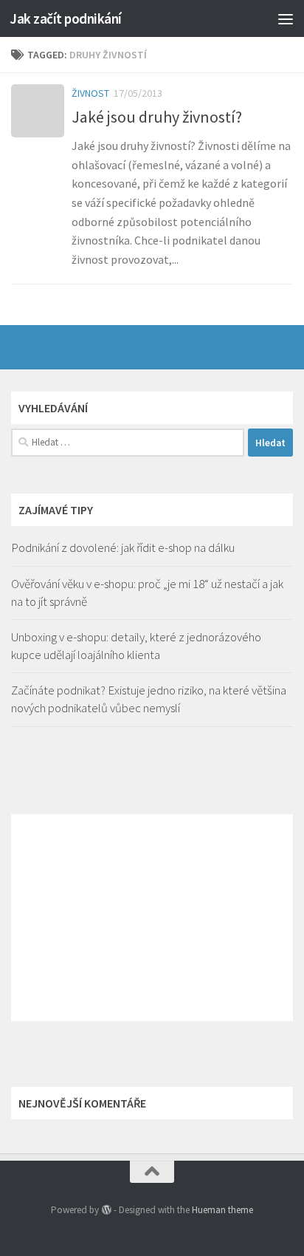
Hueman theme (222, 1210)
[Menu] (285, 18)
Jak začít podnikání (66, 18)
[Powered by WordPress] (106, 1210)
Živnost (90, 93)
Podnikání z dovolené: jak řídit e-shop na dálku (123, 547)
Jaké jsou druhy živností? (157, 116)
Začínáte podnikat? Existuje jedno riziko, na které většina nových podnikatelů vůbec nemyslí (148, 699)
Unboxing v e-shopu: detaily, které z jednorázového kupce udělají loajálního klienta (136, 646)
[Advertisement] (152, 917)
